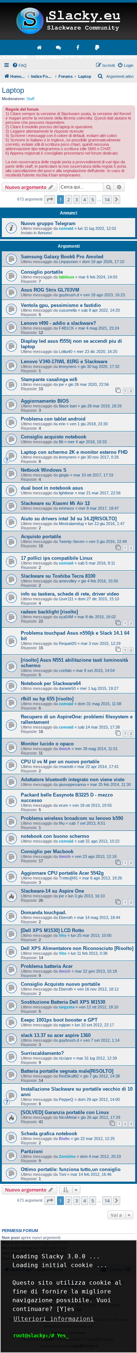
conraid (66, 228)
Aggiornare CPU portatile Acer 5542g (62, 873)
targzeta (67, 1007)
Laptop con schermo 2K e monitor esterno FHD (74, 452)
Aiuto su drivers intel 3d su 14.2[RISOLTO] (69, 518)
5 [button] (92, 199)
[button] (49, 199)
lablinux (66, 277)
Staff (30, 98)
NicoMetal (67, 1117)
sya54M (66, 617)
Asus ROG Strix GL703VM (50, 290)
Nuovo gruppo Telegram (48, 223)
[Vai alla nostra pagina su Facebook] (78, 47)
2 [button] (68, 199)
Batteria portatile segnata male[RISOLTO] (67, 1071)
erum (63, 805)
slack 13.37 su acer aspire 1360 (56, 1035)
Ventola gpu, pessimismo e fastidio (61, 305)
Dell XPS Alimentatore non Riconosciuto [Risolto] (77, 948)
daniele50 (67, 688)
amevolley (68, 581)
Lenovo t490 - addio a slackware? (58, 323)
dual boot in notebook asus (52, 488)
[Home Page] (68, 21)
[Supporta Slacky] (97, 47)
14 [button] (107, 199)
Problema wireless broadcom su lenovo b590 (72, 818)
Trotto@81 (68, 878)
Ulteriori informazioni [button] (54, 1318)
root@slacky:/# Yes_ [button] (41, 1335)
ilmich (65, 748)
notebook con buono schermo (55, 836)
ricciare (65, 1058)
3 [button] (76, 199)
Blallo (64, 1138)
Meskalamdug (71, 523)
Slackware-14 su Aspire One (52, 891)
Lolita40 (65, 351)
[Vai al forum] (59, 47)
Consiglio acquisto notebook (53, 437)
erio (62, 424)
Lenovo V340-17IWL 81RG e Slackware (64, 361)
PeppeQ (66, 1099)
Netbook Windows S (43, 470)
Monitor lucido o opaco (47, 743)
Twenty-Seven (71, 541)
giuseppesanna (72, 784)
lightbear (66, 493)
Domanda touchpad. (43, 912)
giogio (64, 475)
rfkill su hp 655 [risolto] (47, 699)
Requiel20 (67, 643)
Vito (62, 935)
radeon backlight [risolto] (49, 612)
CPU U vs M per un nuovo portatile (60, 761)
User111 (66, 599)
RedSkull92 (69, 1076)
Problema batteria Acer (47, 966)
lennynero (67, 366)
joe (61, 384)
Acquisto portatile (41, 536)
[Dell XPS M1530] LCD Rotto (52, 930)
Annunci (45, 233)
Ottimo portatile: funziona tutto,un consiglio (71, 1169)
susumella (68, 310)
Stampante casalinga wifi (49, 379)
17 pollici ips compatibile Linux (56, 558)
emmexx (66, 508)
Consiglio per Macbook (47, 851)
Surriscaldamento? (42, 1053)
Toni (62, 1174)
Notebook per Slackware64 (51, 683)
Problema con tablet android (53, 419)
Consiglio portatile (42, 272)
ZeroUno (67, 1156)
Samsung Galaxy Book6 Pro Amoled (62, 256)
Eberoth (66, 917)
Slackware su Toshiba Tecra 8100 (58, 576)
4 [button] (84, 199)
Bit (61, 442)
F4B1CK (66, 328)
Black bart (68, 406)
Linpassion (68, 261)
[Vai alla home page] (39, 47)
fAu (62, 823)
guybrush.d (69, 295)
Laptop (13, 90)
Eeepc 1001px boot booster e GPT (59, 1020)
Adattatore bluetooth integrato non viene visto (73, 779)
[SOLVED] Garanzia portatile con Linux (65, 1112)
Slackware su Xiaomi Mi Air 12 (55, 503)
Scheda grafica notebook (49, 1133)
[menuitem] (19, 65)
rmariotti (66, 766)
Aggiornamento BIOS (45, 401)
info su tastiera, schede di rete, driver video (70, 594)
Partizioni (32, 1151)
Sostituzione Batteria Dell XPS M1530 (63, 1002)
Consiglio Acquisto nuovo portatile (60, 984)
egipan (65, 1025)
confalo (65, 670)
